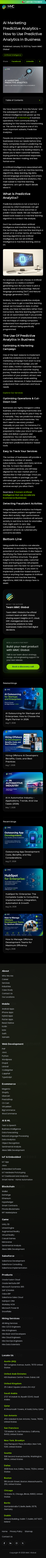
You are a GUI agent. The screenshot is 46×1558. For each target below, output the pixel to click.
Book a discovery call (23, 666)
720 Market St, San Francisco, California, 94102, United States (22, 1433)
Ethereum (6, 1198)
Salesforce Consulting (12, 1264)
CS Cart (5, 1103)
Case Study (7, 990)
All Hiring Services (10, 1323)
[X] (22, 1543)
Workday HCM (8, 1304)
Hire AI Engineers (9, 1330)
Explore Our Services (13, 392)
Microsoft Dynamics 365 (13, 1287)
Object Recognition (11, 1143)
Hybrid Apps (7, 1016)
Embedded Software (11, 1169)
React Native (8, 1023)
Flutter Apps (7, 1019)
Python (5, 1056)
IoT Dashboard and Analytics (15, 1176)
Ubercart (6, 1096)
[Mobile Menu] (39, 7)
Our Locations (8, 997)
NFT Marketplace (9, 1212)
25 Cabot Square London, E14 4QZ (19, 1387)
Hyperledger (7, 1202)
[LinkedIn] (10, 1543)
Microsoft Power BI (10, 1308)
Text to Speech (9, 1125)
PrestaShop (7, 1099)
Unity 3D (6, 1224)
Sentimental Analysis (11, 1146)
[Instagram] (16, 1543)
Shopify (5, 1092)
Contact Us (7, 993)
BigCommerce (8, 1110)
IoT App (5, 1162)
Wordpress (7, 1059)
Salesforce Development (13, 1261)
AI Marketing (23, 118)
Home (4, 1531)
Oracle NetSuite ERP (11, 1283)
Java (4, 1052)
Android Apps (8, 1009)
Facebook (16, 61)
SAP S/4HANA (8, 1290)
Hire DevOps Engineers (12, 1341)
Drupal (5, 1063)
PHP (3, 1049)
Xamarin (5, 1037)
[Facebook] (4, 1543)
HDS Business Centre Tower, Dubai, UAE (21, 1377)
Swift (4, 1033)
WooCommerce (9, 1113)
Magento (6, 1089)
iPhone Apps (7, 1012)
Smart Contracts (10, 1205)
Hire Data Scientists (11, 1344)
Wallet (5, 1191)
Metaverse (7, 1242)
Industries (6, 986)
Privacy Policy (16, 1531)
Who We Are (7, 976)
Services (6, 983)
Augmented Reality (11, 1231)
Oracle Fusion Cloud (11, 1279)
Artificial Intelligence (12, 55)
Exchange (6, 1195)
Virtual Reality (8, 1235)
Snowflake (6, 1311)
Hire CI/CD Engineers (11, 1326)
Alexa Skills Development (13, 1150)
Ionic (4, 1030)
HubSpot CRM (8, 1301)
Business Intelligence (11, 1129)
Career (5, 979)
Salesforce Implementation (14, 1268)
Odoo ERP (6, 1294)
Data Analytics (8, 1139)
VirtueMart (7, 1106)
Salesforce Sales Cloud (12, 1297)
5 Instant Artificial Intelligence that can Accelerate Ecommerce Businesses (19, 495)
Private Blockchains (11, 1209)
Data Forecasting (10, 1132)
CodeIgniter (7, 1070)
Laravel (5, 1066)
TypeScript (7, 1077)
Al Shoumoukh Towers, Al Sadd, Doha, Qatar (24, 1409)
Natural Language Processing (15, 1136)
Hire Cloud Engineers (11, 1337)
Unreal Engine (8, 1228)
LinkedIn (30, 61)
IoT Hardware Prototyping (13, 1172)
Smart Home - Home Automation (17, 1179)
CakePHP (6, 1073)
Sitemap (29, 1531)
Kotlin (4, 1026)
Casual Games (9, 1238)
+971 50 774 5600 (34, 2)
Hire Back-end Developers (14, 1334)
